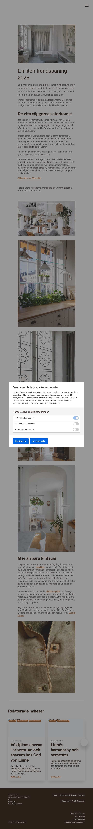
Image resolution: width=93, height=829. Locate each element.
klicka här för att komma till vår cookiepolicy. (41, 403)
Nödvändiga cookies (25, 418)
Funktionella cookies (26, 424)
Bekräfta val (20, 441)
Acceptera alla (38, 441)
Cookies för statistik (26, 429)
